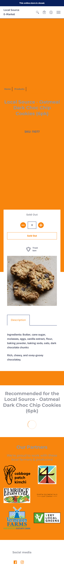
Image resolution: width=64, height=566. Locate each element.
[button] (37, 12)
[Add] (41, 225)
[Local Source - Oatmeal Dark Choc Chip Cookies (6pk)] (32, 281)
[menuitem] (37, 12)
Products (19, 89)
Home (7, 89)
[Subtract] (23, 225)
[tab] (18, 320)
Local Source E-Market (11, 12)
